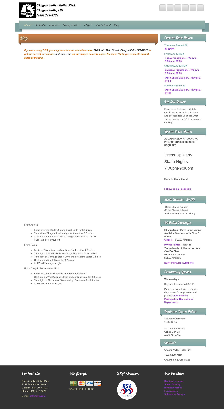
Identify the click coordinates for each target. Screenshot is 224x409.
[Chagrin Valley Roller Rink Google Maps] (185, 7)
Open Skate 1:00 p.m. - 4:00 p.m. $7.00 (183, 79)
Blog (116, 25)
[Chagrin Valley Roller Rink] (48, 10)
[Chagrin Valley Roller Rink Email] (193, 7)
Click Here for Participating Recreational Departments (178, 299)
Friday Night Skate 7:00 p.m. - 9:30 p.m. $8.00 (181, 59)
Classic (168, 239)
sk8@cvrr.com (37, 396)
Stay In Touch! (103, 25)
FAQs (87, 25)
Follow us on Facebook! (178, 188)
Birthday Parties (173, 387)
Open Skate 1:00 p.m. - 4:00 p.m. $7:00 (183, 91)
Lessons (53, 25)
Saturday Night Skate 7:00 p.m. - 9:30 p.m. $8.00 (183, 71)
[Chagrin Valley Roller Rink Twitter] (162, 7)
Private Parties (172, 244)
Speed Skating (172, 384)
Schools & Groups (174, 394)
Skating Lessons (173, 381)
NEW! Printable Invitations (179, 262)
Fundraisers (171, 391)
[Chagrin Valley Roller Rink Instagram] (200, 7)
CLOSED (169, 49)
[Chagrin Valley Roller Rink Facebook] (170, 7)
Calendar (41, 25)
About (27, 25)
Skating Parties (71, 25)
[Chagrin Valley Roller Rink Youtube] (177, 7)
